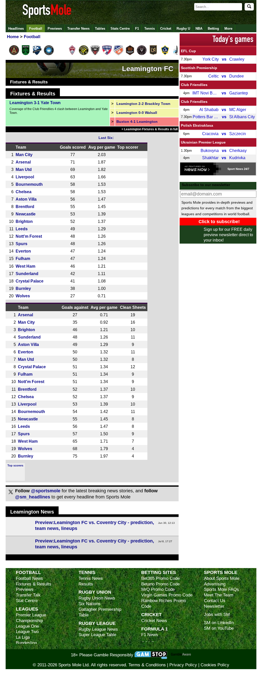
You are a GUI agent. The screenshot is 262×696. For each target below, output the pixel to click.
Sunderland (27, 273)
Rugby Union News (97, 598)
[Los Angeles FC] (153, 54)
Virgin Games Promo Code (166, 595)
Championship (29, 620)
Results (86, 584)
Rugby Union (95, 592)
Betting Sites (158, 572)
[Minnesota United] (176, 54)
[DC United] (95, 54)
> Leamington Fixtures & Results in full (150, 129)
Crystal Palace (29, 281)
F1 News (149, 634)
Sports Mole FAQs (221, 589)
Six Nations (90, 603)
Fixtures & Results (29, 82)
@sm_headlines (32, 496)
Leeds (22, 228)
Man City (24, 154)
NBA (198, 28)
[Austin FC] (25, 54)
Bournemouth (29, 184)
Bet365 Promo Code (160, 578)
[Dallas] (107, 54)
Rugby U (183, 28)
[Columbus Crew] (84, 54)
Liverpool (25, 177)
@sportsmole (45, 490)
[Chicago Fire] (60, 54)
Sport (231, 168)
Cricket (165, 28)
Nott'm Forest (29, 236)
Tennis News (91, 578)
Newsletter (214, 606)
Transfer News (78, 28)
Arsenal (23, 162)
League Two (27, 631)
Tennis (149, 28)
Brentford (25, 206)
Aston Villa (26, 199)
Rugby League (97, 623)
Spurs (21, 243)
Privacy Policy (183, 664)
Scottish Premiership (199, 68)
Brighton (24, 221)
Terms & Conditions (147, 664)
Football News (29, 578)
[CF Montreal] (37, 54)
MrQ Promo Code (158, 589)
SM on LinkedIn (219, 622)
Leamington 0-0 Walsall (136, 113)
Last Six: (106, 138)
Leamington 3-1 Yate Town (35, 103)
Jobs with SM (217, 614)
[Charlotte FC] (49, 54)
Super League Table (97, 634)
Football (35, 28)
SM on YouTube (219, 628)
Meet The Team (218, 595)
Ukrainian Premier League (203, 142)
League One (27, 626)
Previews (55, 28)
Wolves (23, 295)
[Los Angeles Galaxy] (165, 54)
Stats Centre (120, 28)
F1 (137, 28)
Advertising (214, 584)
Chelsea (23, 191)
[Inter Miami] (142, 54)
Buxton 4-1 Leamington (137, 121)
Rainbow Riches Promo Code (163, 603)
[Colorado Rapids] (72, 54)
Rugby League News (98, 629)
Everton (23, 251)
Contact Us (214, 600)
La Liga (23, 637)
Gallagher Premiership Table (100, 612)
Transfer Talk (28, 595)
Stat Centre (27, 600)
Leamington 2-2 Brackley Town (143, 104)
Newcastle (26, 214)
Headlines (16, 28)
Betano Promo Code (160, 584)
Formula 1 (154, 629)
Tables (100, 28)
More (228, 28)
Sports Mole (220, 572)
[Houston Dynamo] (130, 54)
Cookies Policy (215, 664)
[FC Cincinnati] (118, 54)
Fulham (23, 258)
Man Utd (24, 169)
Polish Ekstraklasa (197, 125)
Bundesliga (26, 642)
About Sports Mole (221, 578)
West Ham (25, 266)
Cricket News (154, 620)
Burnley (23, 288)
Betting (213, 28)
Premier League (31, 615)
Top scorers (15, 465)
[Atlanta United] (14, 54)
